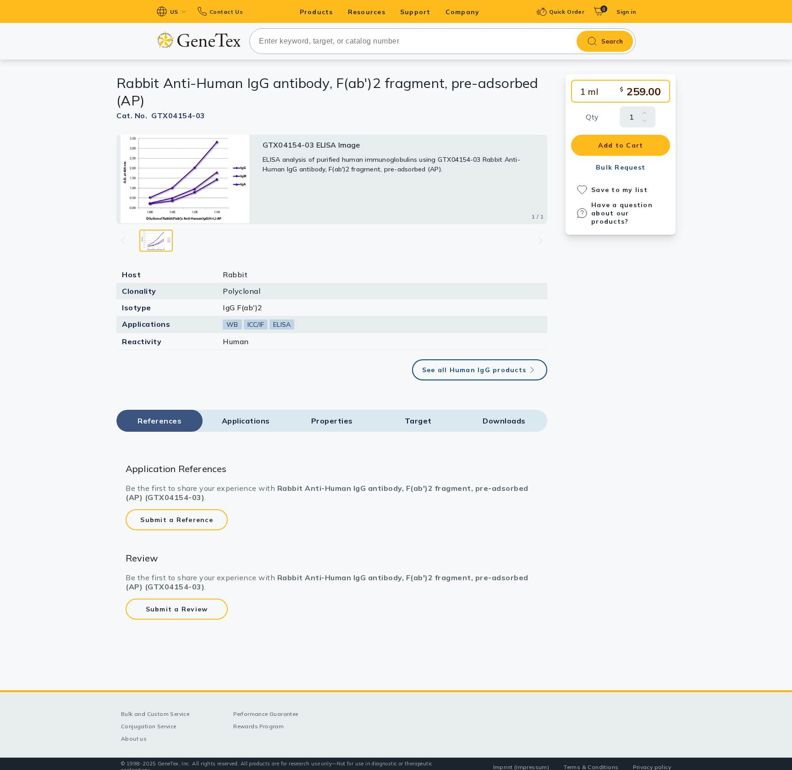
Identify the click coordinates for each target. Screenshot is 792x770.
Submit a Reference (176, 520)
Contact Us (226, 11)
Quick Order (566, 11)
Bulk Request (620, 167)
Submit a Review (177, 609)
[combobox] (442, 41)
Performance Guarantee (265, 713)
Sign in (626, 11)
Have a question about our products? (622, 213)
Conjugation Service (148, 726)
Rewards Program (258, 726)
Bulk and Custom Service (155, 713)
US (174, 11)
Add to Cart (621, 145)
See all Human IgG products (474, 370)
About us (134, 738)
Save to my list (619, 190)
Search (612, 41)
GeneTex (198, 40)
